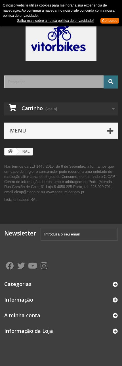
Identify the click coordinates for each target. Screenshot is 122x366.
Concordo (109, 21)
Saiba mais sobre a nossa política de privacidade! (55, 21)
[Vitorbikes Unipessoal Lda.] (61, 41)
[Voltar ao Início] (10, 151)
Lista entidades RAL (20, 199)
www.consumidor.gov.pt (65, 192)
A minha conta (22, 315)
